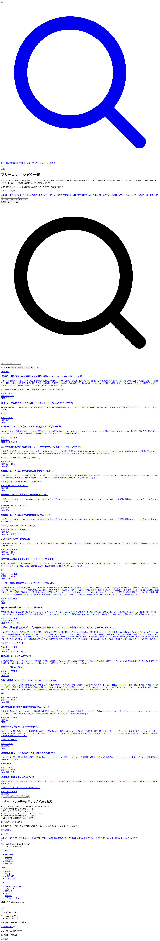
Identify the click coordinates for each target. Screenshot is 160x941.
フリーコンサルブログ (14, 886)
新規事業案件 (85, 838)
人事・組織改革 (138, 195)
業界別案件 (21, 163)
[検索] (80, 161)
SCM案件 (106, 838)
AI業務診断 (9, 876)
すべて (5, 200)
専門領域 (13, 163)
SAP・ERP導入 (58, 195)
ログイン (44, 163)
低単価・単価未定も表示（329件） (23, 367)
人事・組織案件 (116, 838)
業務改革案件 (54, 838)
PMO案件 (33, 838)
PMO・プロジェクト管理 (43, 195)
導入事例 (8, 874)
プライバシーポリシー (14, 898)
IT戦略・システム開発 (104, 195)
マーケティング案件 (130, 838)
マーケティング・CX (12, 197)
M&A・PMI (91, 195)
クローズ (23, 200)
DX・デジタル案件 (22, 838)
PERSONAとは (11, 854)
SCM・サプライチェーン (122, 195)
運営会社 (8, 893)
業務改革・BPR (70, 195)
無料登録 (51, 163)
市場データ (9, 889)
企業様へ (8, 872)
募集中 (14, 200)
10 (27, 796)
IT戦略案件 (76, 838)
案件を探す (5, 163)
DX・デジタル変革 (25, 195)
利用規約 (8, 896)
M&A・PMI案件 (65, 838)
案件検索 (8, 891)
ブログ (27, 163)
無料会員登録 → (7, 830)
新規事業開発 (81, 195)
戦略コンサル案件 (8, 838)
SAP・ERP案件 (43, 838)
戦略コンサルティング (9, 195)
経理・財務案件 (97, 838)
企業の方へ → (35, 163)
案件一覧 (8, 857)
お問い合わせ (10, 878)
